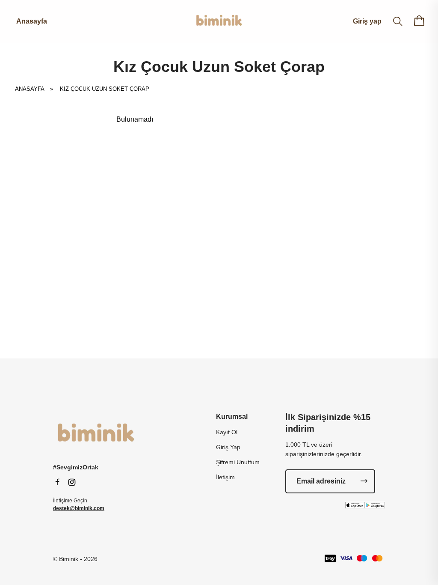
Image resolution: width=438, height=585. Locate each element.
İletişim (225, 477)
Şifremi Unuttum (238, 462)
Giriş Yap (228, 447)
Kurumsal (232, 416)
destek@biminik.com (78, 508)
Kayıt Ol (226, 432)
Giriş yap (367, 21)
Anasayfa (31, 21)
